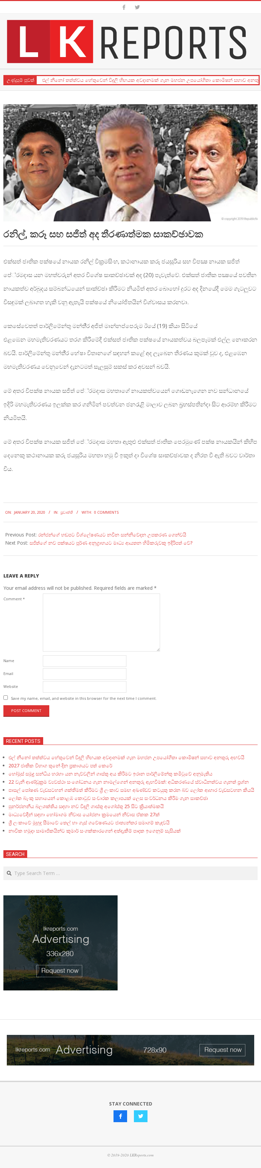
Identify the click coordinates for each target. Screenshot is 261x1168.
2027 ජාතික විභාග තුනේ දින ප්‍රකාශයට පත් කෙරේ (60, 765)
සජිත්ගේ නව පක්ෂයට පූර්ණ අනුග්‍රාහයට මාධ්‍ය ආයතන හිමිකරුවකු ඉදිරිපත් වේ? (111, 543)
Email (8, 673)
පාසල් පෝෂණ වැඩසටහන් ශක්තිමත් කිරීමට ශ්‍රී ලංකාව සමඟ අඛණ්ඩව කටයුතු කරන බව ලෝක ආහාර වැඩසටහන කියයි (131, 790)
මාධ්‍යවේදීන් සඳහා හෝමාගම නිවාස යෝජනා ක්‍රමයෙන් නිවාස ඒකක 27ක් (84, 814)
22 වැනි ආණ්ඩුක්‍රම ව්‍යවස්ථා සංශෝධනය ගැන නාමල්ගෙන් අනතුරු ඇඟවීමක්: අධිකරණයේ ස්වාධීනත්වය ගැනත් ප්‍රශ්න (128, 782)
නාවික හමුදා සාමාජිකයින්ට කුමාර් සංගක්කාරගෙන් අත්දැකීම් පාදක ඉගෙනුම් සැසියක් (94, 830)
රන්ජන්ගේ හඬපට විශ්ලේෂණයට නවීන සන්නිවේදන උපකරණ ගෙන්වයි (112, 534)
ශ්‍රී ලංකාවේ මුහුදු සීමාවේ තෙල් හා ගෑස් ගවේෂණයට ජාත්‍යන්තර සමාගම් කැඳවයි (89, 822)
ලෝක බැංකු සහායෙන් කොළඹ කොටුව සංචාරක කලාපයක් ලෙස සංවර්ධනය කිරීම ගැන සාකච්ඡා (108, 798)
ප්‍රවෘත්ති (66, 512)
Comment (14, 598)
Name (8, 660)
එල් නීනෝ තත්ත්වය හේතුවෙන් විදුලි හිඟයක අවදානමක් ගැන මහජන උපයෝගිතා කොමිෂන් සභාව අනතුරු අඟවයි (126, 757)
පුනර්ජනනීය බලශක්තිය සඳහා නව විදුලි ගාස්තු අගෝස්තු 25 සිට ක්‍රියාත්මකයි (86, 806)
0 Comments (106, 512)
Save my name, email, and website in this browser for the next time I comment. (84, 698)
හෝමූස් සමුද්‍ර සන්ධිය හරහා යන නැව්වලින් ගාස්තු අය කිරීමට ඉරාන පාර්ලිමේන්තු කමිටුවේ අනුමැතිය (110, 773)
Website (10, 686)
